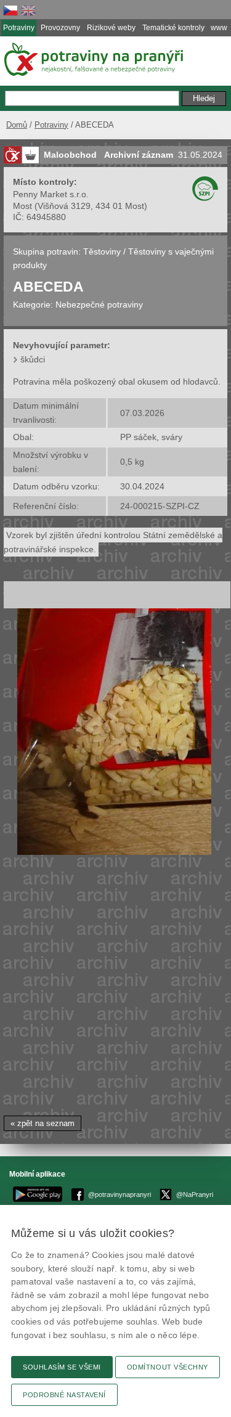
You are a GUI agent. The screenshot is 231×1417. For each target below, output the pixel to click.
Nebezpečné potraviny (99, 304)
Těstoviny (102, 251)
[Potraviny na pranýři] (92, 59)
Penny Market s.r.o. (51, 194)
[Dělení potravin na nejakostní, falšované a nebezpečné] (12, 155)
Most (22, 206)
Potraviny (51, 124)
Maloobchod (70, 155)
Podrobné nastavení (64, 1395)
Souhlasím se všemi (62, 1367)
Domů (16, 124)
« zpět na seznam (42, 1123)
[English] (28, 10)
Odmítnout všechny (167, 1367)
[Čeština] (10, 10)
